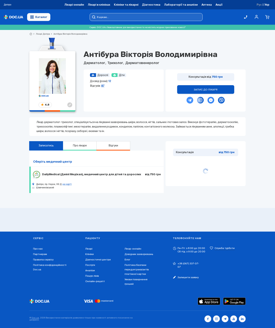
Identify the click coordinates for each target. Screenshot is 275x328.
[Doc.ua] (13, 17)
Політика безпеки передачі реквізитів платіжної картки (137, 269)
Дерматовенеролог (142, 63)
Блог (127, 259)
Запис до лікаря (205, 89)
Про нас (38, 248)
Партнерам (40, 254)
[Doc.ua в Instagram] (216, 318)
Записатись (46, 145)
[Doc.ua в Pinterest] (242, 318)
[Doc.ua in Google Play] (234, 301)
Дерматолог (95, 63)
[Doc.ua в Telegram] (225, 318)
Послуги (90, 265)
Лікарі (88, 248)
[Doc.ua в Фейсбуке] (207, 318)
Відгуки (113, 145)
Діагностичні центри (98, 259)
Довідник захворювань (139, 254)
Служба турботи (225, 248)
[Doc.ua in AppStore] (209, 301)
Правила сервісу (43, 259)
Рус (259, 4)
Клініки (89, 254)
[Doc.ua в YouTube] (233, 318)
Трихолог (115, 63)
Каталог (41, 17)
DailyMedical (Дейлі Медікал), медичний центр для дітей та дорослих (91, 174)
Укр (266, 4)
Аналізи (90, 270)
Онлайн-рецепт (95, 281)
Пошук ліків (92, 275)
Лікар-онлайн (133, 248)
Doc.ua (35, 318)
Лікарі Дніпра (41, 34)
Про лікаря (80, 145)
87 (102, 85)
